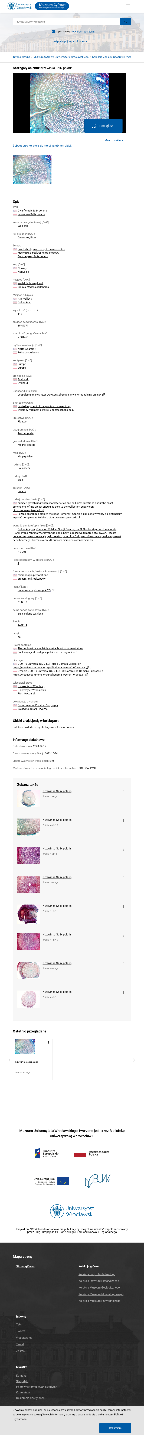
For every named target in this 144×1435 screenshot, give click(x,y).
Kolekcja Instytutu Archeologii (96, 1274)
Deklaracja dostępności (30, 1398)
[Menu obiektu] (123, 792)
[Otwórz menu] (128, 6)
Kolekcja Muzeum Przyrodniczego (99, 1301)
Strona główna (21, 57)
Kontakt (21, 1375)
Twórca (20, 1331)
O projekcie (23, 1392)
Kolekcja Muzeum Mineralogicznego (100, 1294)
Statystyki (22, 1381)
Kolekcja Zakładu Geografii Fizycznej (113, 57)
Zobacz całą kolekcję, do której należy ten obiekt (42, 145)
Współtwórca (24, 1337)
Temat (20, 1344)
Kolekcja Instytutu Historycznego (98, 1281)
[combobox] (66, 21)
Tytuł (19, 1324)
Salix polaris (67, 727)
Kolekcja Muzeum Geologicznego (99, 1287)
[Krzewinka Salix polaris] (28, 802)
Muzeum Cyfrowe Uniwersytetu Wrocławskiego (61, 57)
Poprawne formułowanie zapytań (36, 1387)
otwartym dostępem (83, 31)
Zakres (20, 1351)
